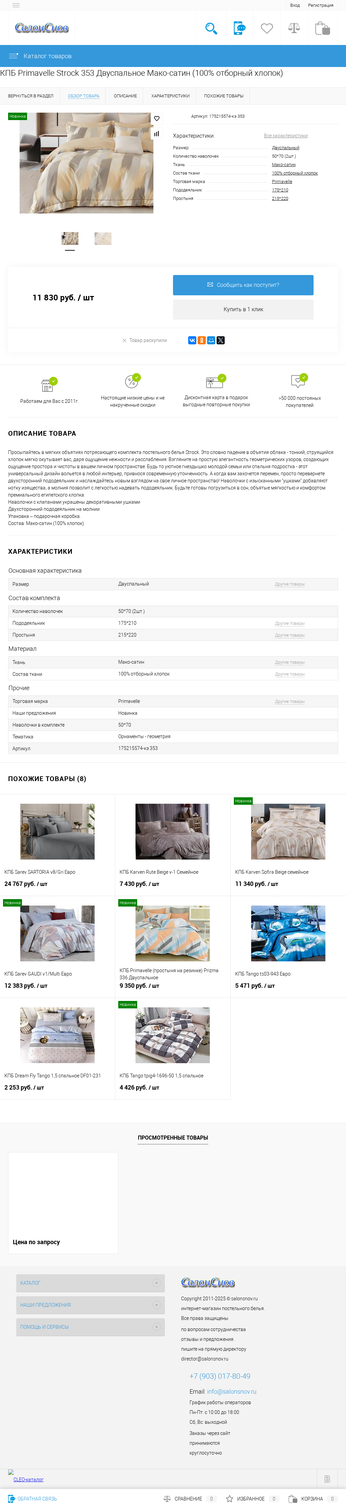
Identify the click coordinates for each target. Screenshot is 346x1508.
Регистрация (320, 5)
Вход (295, 5)
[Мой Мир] (211, 340)
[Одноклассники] (202, 340)
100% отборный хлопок (295, 173)
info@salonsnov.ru (231, 1391)
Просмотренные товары (173, 1137)
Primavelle (282, 181)
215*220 (280, 198)
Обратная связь (37, 1499)
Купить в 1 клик (243, 309)
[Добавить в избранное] (157, 119)
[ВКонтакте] (192, 340)
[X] (221, 340)
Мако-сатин (284, 164)
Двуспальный (285, 147)
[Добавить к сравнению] (157, 134)
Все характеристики (286, 135)
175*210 (280, 189)
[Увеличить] (86, 163)
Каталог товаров (47, 56)
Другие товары (290, 584)
